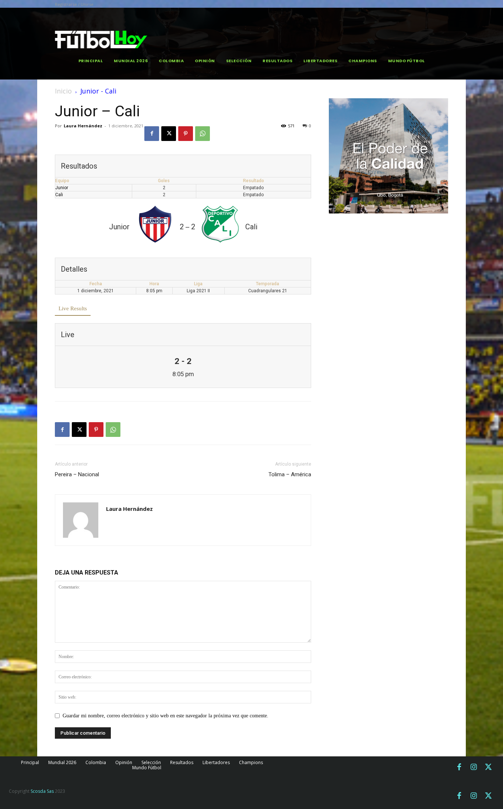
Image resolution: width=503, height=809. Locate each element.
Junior (61, 187)
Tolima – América (289, 474)
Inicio (63, 90)
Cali (59, 194)
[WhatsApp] (202, 133)
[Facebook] (151, 133)
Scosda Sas (42, 791)
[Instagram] (473, 767)
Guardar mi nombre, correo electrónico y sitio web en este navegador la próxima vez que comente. (165, 715)
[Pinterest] (185, 133)
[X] (168, 133)
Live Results (73, 308)
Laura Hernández (83, 125)
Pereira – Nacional (77, 474)
